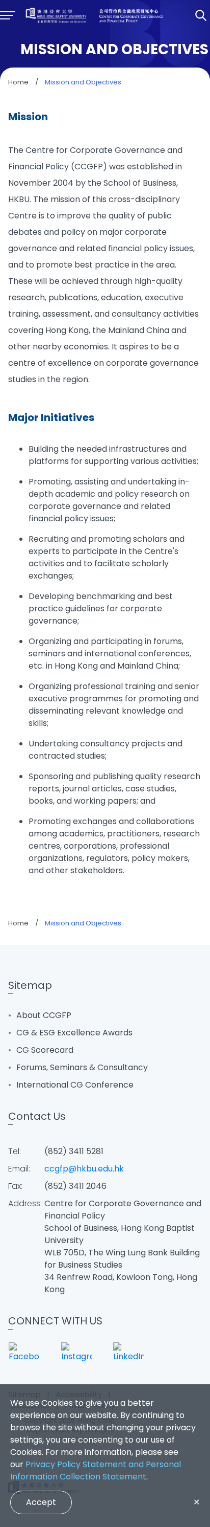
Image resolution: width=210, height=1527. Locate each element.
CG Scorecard (44, 1050)
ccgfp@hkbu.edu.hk (84, 1169)
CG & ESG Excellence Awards (74, 1032)
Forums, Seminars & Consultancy (82, 1067)
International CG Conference (75, 1085)
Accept (41, 1502)
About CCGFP (43, 1015)
